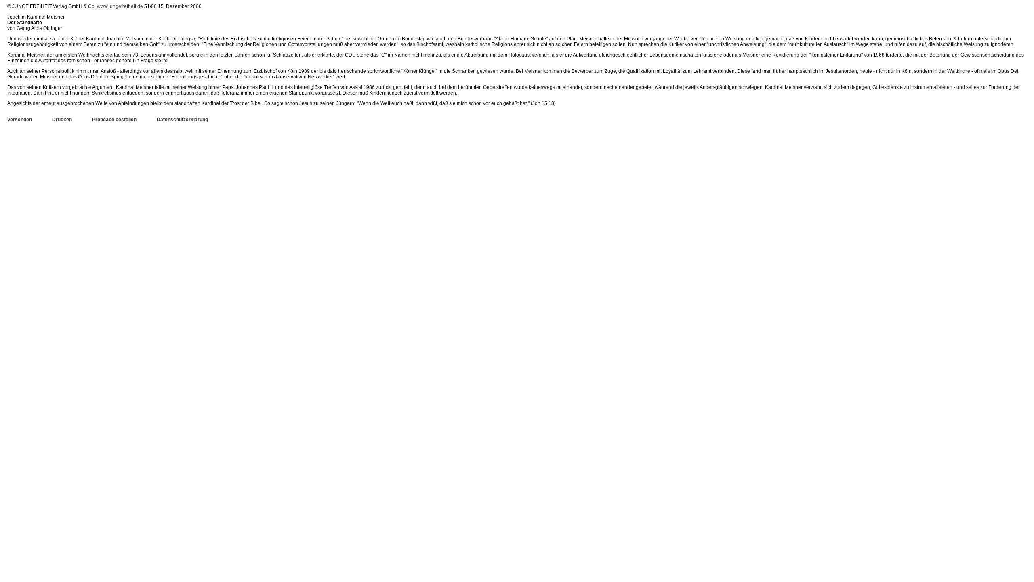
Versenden (19, 119)
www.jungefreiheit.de (120, 6)
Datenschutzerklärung (182, 119)
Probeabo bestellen (114, 119)
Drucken (62, 119)
